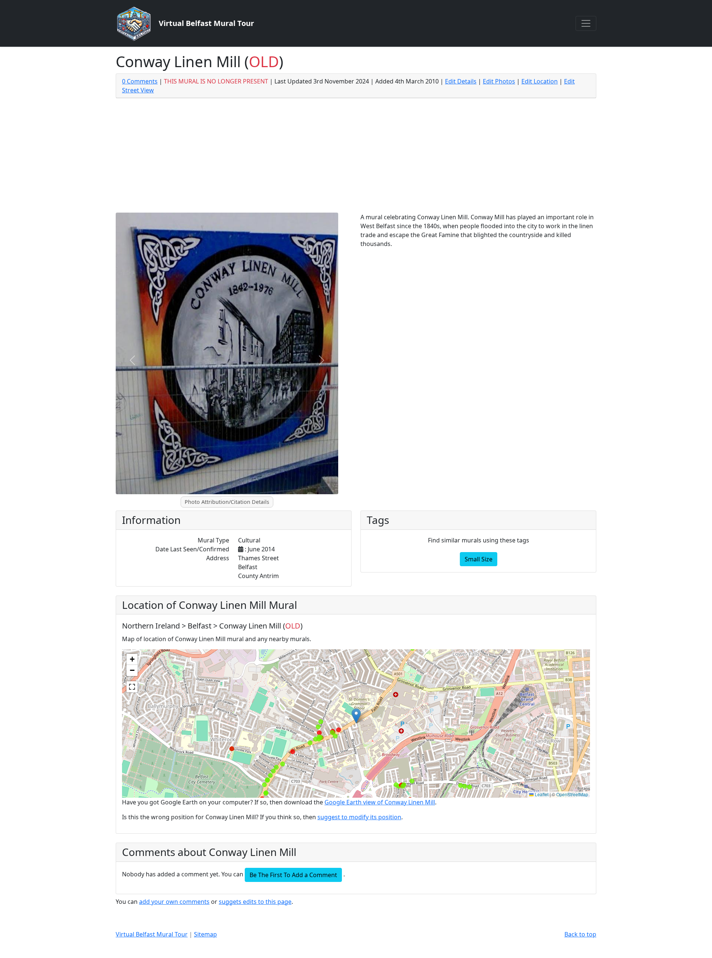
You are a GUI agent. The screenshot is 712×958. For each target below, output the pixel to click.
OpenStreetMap (572, 794)
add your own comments (174, 902)
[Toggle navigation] (586, 23)
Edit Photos (499, 81)
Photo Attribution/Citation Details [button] (227, 501)
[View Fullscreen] (132, 686)
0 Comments (140, 81)
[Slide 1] (227, 497)
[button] (356, 716)
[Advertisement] (356, 157)
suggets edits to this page (255, 902)
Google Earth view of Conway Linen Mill (379, 802)
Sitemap (205, 934)
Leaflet (541, 794)
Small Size (478, 559)
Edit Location (539, 81)
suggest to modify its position (359, 817)
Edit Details (461, 81)
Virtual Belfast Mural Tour (152, 934)
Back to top (580, 934)
